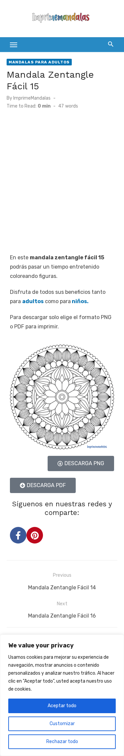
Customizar (62, 723)
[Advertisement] (62, 181)
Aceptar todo (62, 706)
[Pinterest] (34, 535)
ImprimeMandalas (32, 98)
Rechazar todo (62, 741)
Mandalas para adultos (39, 62)
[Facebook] (18, 535)
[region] (62, 695)
